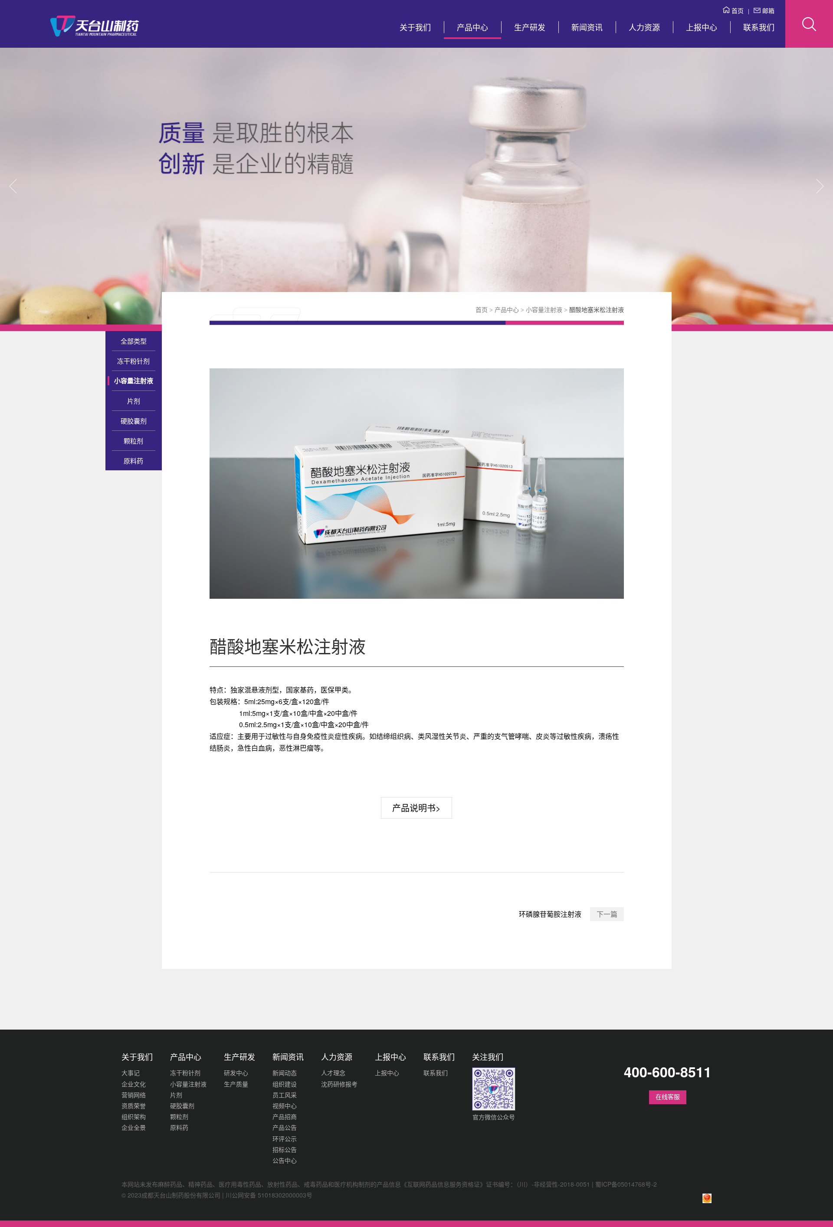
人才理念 (333, 1072)
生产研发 (529, 27)
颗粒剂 (133, 440)
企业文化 (133, 1083)
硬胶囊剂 (134, 420)
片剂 (133, 400)
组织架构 (133, 1116)
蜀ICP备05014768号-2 (626, 1184)
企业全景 (133, 1127)
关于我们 (415, 27)
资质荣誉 (133, 1105)
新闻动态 (284, 1072)
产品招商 (284, 1116)
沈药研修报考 (339, 1083)
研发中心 (236, 1072)
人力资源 (644, 27)
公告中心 (284, 1160)
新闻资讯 (587, 27)
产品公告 (284, 1127)
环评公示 (284, 1138)
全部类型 (134, 340)
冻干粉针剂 (133, 360)
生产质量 (236, 1083)
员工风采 (284, 1094)
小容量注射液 (133, 380)
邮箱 (767, 10)
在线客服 (668, 1096)
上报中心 (701, 27)
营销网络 (133, 1094)
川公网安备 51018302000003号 (269, 1195)
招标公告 (284, 1149)
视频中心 (284, 1105)
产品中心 (472, 27)
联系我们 (758, 27)
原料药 (133, 460)
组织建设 (284, 1083)
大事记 (130, 1072)
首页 (737, 10)
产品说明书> (416, 807)
